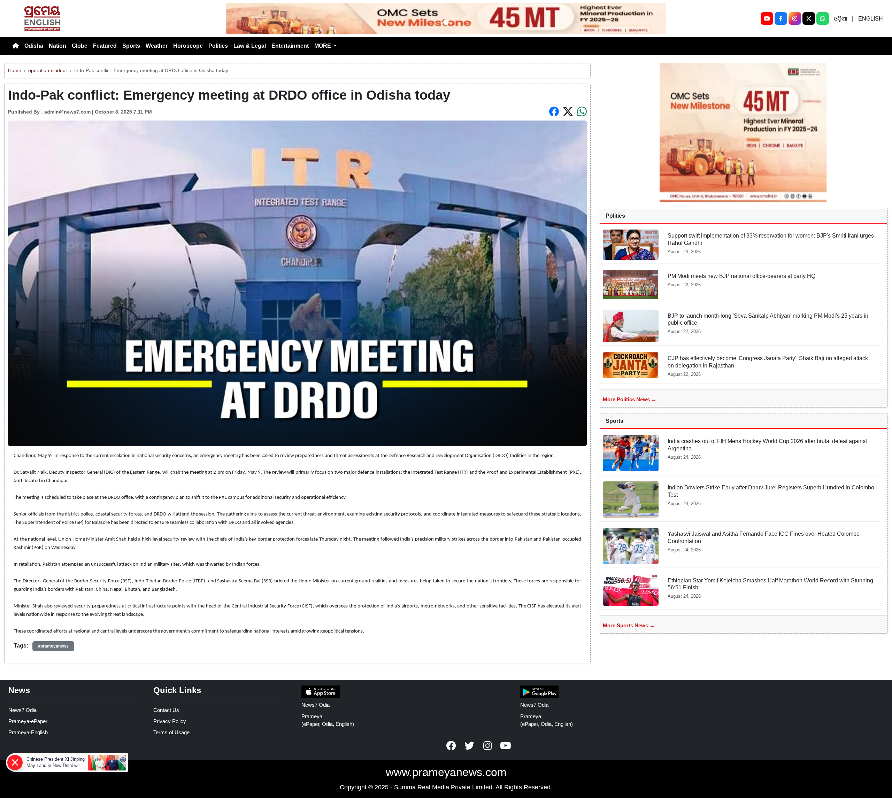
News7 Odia (22, 710)
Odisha (33, 46)
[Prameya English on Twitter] (469, 745)
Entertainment (290, 46)
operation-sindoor (47, 70)
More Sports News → (629, 625)
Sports (131, 46)
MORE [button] (323, 46)
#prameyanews (53, 646)
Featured (105, 46)
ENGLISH (870, 19)
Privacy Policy (169, 721)
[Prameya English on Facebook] (451, 745)
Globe (79, 46)
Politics (218, 46)
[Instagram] (795, 18)
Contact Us (166, 710)
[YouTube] (767, 18)
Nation (57, 46)
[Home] (16, 46)
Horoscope (188, 46)
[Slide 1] (446, 22)
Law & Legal (249, 46)
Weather (157, 46)
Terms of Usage (171, 732)
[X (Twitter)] (808, 18)
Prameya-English (28, 732)
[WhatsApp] (822, 18)
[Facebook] (781, 18)
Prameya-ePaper (27, 721)
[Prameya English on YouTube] (505, 745)
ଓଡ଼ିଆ (840, 19)
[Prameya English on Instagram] (487, 745)
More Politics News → (629, 399)
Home (14, 70)
